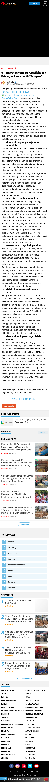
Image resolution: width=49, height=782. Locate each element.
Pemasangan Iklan (19, 775)
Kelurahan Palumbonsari (12, 724)
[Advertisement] (24, 32)
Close (3, 779)
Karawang (12, 547)
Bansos (4, 697)
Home (3, 68)
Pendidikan (6, 748)
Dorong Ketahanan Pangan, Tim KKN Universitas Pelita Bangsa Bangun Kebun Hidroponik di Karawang (18, 666)
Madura (28, 734)
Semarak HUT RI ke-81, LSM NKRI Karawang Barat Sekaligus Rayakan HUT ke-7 (18, 650)
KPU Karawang (31, 717)
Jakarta (11, 576)
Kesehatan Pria (11, 68)
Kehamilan (29, 721)
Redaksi (12, 772)
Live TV (34, 3)
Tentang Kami (32, 775)
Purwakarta (30, 751)
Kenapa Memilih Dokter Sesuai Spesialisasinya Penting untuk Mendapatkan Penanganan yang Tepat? (16, 447)
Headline (5, 714)
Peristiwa (5, 751)
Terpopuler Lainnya (24, 678)
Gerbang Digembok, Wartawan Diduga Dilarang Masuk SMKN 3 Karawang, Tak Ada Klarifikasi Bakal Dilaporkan (19, 635)
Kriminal (11, 588)
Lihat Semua (24, 524)
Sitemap (20, 772)
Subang (4, 758)
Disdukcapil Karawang (34, 707)
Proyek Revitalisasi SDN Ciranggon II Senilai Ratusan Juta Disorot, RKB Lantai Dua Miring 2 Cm (16, 463)
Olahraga (5, 741)
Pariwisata (6, 745)
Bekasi (10, 570)
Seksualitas (30, 755)
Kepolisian (12, 553)
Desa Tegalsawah (32, 704)
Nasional (11, 559)
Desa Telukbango (8, 707)
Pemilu (27, 745)
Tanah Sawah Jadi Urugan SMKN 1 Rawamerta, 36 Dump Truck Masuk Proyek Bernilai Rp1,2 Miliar (17, 510)
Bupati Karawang (32, 700)
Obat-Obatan (30, 738)
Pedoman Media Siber (31, 772)
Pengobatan (30, 748)
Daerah (11, 542)
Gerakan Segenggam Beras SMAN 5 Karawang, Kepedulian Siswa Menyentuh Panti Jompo (17, 479)
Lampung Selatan (32, 731)
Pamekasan (29, 741)
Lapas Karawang (8, 734)
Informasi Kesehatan (16, 565)
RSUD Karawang (8, 755)
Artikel (4, 694)
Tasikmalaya (30, 758)
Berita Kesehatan (8, 700)
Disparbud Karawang (33, 711)
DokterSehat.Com (10, 98)
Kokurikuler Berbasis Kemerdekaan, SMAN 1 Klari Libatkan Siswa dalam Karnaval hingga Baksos (16, 494)
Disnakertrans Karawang (12, 711)
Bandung (11, 582)
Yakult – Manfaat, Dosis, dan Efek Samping (18, 601)
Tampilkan (42, 432)
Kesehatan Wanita (32, 728)
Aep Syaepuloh (7, 690)
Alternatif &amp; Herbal (35, 690)
